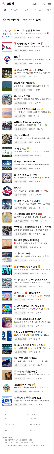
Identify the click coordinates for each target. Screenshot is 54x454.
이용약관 (33, 418)
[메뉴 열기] (49, 3)
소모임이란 (8, 418)
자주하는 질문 (9, 424)
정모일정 (26, 10)
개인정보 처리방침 (36, 424)
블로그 (7, 430)
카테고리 (39, 10)
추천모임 (14, 10)
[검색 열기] (44, 4)
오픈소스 (33, 430)
